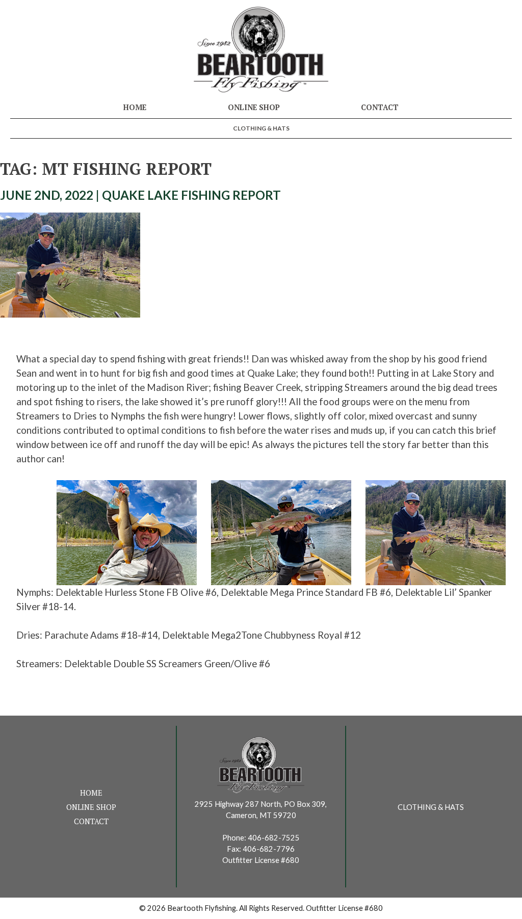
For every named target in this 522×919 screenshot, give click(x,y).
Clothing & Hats (261, 128)
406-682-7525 (274, 837)
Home (134, 107)
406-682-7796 (269, 849)
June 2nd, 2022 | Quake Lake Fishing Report (140, 195)
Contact (380, 107)
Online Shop (254, 107)
